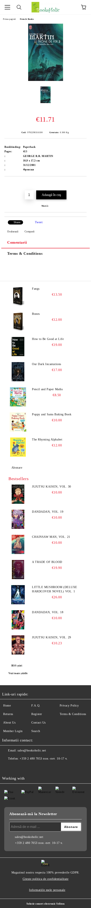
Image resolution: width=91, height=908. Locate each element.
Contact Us (38, 722)
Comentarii (17, 242)
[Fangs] (18, 296)
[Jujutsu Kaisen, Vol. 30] (18, 494)
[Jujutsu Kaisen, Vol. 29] (18, 645)
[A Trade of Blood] (18, 569)
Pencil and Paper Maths (47, 389)
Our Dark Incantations (46, 364)
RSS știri (16, 665)
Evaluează (12, 231)
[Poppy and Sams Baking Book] (18, 422)
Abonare (16, 467)
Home (7, 705)
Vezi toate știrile (18, 673)
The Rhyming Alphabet (47, 439)
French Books (27, 19)
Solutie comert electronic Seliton (45, 903)
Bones (36, 313)
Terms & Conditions (25, 253)
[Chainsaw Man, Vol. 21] (18, 544)
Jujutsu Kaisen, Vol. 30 (51, 486)
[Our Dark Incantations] (18, 371)
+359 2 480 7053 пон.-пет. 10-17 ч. (44, 758)
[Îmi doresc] (83, 183)
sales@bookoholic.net (32, 750)
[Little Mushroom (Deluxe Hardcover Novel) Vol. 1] (18, 594)
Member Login (13, 731)
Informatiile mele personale (47, 890)
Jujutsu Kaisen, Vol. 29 (51, 637)
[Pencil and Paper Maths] (18, 396)
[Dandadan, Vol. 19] (18, 519)
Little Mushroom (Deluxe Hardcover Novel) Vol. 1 (54, 589)
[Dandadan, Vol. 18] (18, 619)
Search (35, 731)
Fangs (36, 288)
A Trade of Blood (47, 562)
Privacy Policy (69, 705)
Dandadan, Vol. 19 (47, 511)
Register (36, 714)
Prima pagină (9, 19)
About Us (9, 722)
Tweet (39, 222)
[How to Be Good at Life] (18, 346)
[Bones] (18, 321)
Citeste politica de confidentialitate (46, 879)
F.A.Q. (35, 705)
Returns (8, 714)
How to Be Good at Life (48, 339)
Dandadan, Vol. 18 (47, 612)
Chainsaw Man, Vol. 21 (51, 536)
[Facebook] (7, 767)
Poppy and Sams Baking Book (52, 414)
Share (17, 222)
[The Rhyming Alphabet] (18, 447)
